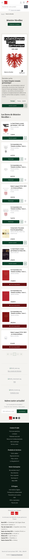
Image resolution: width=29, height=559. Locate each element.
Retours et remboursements (14, 439)
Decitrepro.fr (14, 478)
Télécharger (11, 159)
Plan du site (14, 503)
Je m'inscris (22, 411)
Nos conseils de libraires (14, 371)
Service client (14, 444)
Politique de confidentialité (14, 492)
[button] (14, 90)
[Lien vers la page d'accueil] (5, 2)
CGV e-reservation (14, 500)
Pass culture (14, 458)
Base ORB (14, 480)
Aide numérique (14, 441)
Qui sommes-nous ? (14, 470)
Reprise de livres (14, 456)
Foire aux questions (14, 431)
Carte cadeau (14, 453)
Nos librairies (14, 473)
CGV (14, 497)
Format (13, 101)
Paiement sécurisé (14, 436)
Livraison (14, 434)
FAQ (14, 382)
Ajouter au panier (13, 105)
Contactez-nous (14, 393)
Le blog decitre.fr (14, 461)
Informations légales (14, 489)
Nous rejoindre (15, 475)
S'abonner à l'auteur (14, 24)
